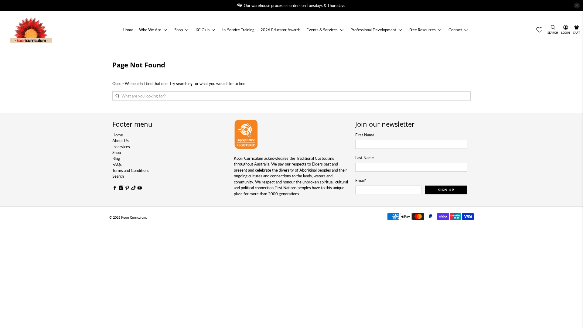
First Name (364, 134)
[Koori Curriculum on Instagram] (121, 188)
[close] (577, 5)
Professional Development (373, 29)
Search (118, 176)
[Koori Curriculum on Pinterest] (127, 188)
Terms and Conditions (130, 170)
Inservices (121, 146)
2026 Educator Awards (281, 29)
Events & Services (322, 29)
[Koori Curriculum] (31, 30)
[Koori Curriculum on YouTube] (139, 188)
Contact (455, 29)
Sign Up (446, 190)
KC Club (203, 29)
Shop (178, 29)
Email (361, 180)
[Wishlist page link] (539, 30)
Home (128, 29)
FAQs (117, 164)
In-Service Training (238, 29)
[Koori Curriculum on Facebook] (114, 188)
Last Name (364, 157)
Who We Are (150, 29)
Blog (116, 158)
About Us (120, 140)
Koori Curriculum (133, 217)
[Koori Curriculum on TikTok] (133, 188)
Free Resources (422, 29)
